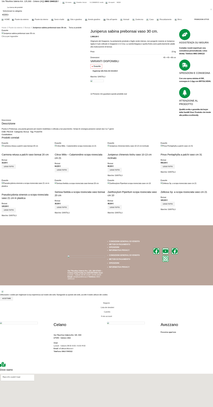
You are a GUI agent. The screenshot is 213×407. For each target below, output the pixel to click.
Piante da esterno (16, 28)
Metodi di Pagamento (119, 244)
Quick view (4, 150)
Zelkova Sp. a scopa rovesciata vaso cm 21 (184, 192)
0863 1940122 (199, 54)
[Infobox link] (106, 11)
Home (4, 28)
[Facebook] (156, 251)
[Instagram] (165, 259)
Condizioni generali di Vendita (124, 241)
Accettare (6, 298)
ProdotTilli (38, 132)
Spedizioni (114, 247)
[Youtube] (165, 251)
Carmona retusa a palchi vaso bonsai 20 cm (25, 154)
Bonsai (27, 28)
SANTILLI (101, 77)
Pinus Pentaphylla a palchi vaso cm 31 (181, 154)
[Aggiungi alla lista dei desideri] (10, 150)
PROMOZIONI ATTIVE (201, 19)
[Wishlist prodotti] (175, 11)
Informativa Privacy (119, 250)
